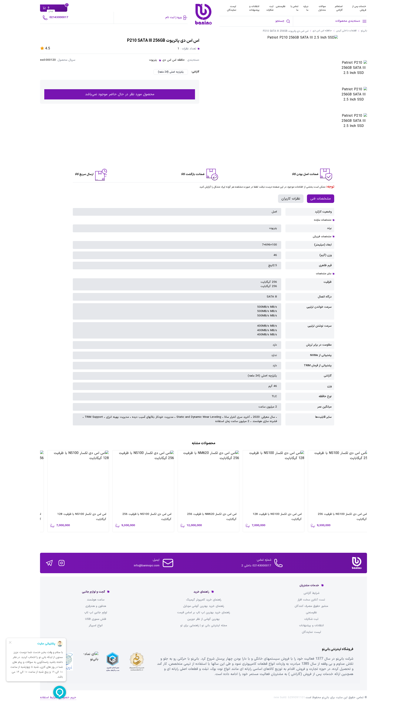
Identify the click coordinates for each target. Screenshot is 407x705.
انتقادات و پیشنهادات (254, 8)
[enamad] (88, 662)
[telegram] (49, 563)
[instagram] (61, 563)
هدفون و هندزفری (95, 606)
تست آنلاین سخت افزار (311, 600)
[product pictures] (353, 73)
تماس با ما (294, 8)
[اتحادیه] (113, 662)
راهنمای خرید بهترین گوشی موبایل (203, 606)
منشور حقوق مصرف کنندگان (311, 606)
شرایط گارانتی (311, 593)
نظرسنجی (280, 6)
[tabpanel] (203, 317)
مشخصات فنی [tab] (320, 198)
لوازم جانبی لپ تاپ (95, 612)
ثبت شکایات (270, 8)
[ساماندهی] (137, 662)
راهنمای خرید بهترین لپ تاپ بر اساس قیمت (203, 612)
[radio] (170, 72)
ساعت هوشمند (95, 600)
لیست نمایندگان (231, 8)
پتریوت (153, 60)
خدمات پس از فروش (359, 8)
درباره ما (306, 8)
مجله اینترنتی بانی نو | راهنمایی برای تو (203, 625)
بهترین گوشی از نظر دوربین (203, 619)
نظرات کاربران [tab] (290, 198)
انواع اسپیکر (96, 625)
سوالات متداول (322, 8)
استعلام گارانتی (339, 8)
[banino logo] (357, 563)
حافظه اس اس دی (173, 60)
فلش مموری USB (95, 619)
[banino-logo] (203, 14)
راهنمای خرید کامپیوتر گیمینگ (203, 600)
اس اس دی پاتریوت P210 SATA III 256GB (285, 31)
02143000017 (58, 17)
